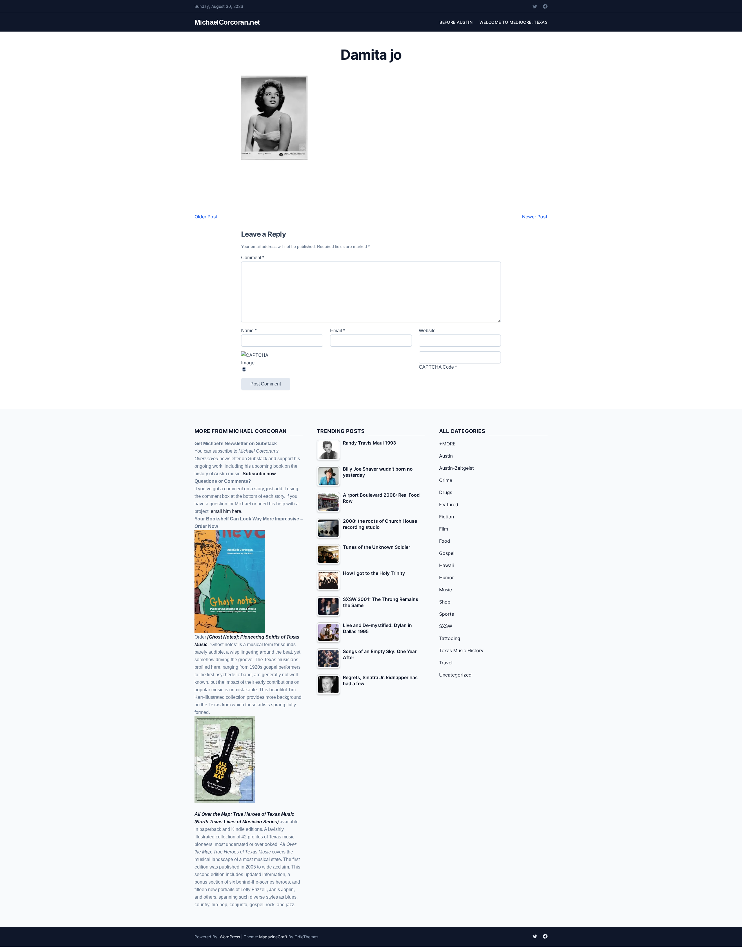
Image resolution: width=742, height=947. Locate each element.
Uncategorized (455, 675)
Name (249, 330)
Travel (445, 663)
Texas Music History (461, 650)
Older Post (206, 217)
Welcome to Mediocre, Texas (513, 22)
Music (445, 590)
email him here (226, 511)
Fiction (446, 517)
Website (427, 330)
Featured (448, 504)
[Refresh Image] (282, 369)
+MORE (447, 444)
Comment (252, 257)
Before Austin (455, 22)
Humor (446, 577)
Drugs (445, 492)
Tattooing (449, 638)
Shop (444, 602)
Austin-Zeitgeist (456, 468)
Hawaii (446, 565)
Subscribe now (259, 473)
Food (444, 541)
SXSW (445, 626)
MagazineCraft (273, 936)
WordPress (230, 936)
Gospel (446, 553)
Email (337, 330)
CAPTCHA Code (436, 367)
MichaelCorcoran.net (227, 22)
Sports (446, 614)
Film (443, 529)
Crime (445, 480)
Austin (446, 456)
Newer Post (535, 217)
